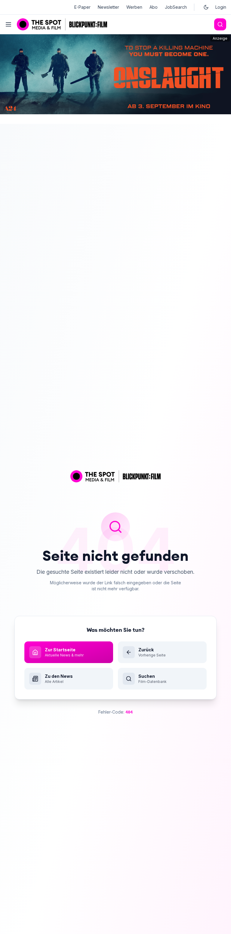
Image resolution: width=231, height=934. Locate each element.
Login (220, 7)
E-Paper (82, 7)
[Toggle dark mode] (206, 7)
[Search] (220, 24)
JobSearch (176, 7)
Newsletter (108, 7)
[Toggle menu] (8, 24)
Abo (153, 7)
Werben (134, 7)
